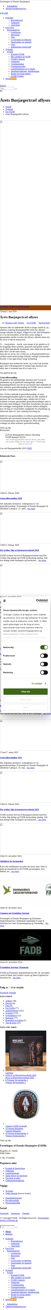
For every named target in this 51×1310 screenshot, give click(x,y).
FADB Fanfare (17, 76)
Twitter (12, 306)
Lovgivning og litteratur (21, 40)
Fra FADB (31, 323)
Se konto (9, 1191)
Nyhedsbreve (11, 1015)
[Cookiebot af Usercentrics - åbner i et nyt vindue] (36, 600)
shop (11, 78)
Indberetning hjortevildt (21, 47)
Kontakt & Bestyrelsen (15, 1168)
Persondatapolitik (12, 1203)
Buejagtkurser (17, 20)
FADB (10, 52)
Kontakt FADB (17, 54)
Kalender (9, 18)
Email (26, 306)
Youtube (12, 993)
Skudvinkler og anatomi (21, 42)
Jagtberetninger (11, 1011)
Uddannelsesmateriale (14, 1180)
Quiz (13, 44)
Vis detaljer (37, 683)
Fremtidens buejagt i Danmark (14, 967)
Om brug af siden (12, 1178)
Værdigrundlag (17, 64)
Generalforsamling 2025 (11, 757)
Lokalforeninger (12, 1173)
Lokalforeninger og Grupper (23, 69)
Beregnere (15, 35)
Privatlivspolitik (12, 1200)
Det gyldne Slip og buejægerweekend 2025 (19, 809)
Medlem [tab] (9, 1234)
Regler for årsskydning (20, 74)
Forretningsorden (18, 66)
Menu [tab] (8, 1232)
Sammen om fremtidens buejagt (14, 913)
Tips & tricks (10, 1023)
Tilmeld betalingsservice (15, 8)
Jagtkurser (15, 22)
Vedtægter (15, 61)
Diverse (8, 1003)
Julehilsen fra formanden (11, 861)
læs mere (31, 508)
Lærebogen (16, 32)
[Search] (16, 1227)
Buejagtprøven (13, 30)
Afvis (25, 707)
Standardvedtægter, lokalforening (25, 71)
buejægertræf (44, 323)
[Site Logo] (4, 13)
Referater (9, 1018)
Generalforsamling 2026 (11, 498)
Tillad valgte (25, 699)
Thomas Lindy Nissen (14, 323)
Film (13, 37)
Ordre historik (11, 1193)
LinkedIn (20, 306)
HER (29, 448)
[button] (1, 83)
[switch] (44, 656)
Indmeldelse (12, 6)
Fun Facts (9, 27)
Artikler (8, 1001)
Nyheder (9, 49)
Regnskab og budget (14, 1020)
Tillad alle (25, 691)
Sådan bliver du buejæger (16, 1176)
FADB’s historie (18, 59)
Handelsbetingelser (13, 1198)
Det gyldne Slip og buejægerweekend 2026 (19, 550)
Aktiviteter (15, 25)
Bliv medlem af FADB (20, 57)
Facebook (4, 306)
